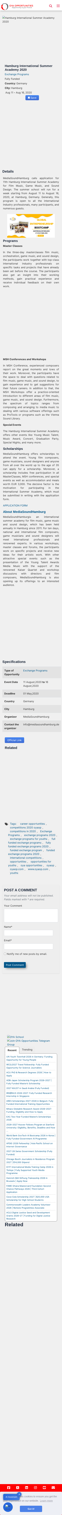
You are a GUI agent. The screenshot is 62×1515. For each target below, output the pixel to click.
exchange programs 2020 (39, 835)
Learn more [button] (46, 1500)
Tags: (13, 823)
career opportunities (32, 823)
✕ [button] (19, 1494)
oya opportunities (31, 865)
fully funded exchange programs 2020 (29, 844)
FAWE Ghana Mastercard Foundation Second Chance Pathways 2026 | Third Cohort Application (28, 1189)
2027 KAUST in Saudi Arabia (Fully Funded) (27, 1088)
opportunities (18, 861)
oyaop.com (17, 869)
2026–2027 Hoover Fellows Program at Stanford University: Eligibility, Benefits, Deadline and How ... (30, 1127)
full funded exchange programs (31, 840)
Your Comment (13, 905)
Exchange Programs (17, 74)
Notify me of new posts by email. (27, 953)
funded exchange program (26, 850)
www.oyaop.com (38, 869)
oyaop (50, 865)
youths (14, 872)
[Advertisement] (31, 136)
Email (8, 940)
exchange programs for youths (28, 838)
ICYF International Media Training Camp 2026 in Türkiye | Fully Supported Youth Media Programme (29, 1170)
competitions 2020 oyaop (25, 827)
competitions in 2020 (23, 831)
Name (8, 926)
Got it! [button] (31, 1509)
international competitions (25, 857)
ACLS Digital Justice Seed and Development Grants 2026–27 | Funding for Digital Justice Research (28, 1215)
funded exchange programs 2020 (31, 852)
